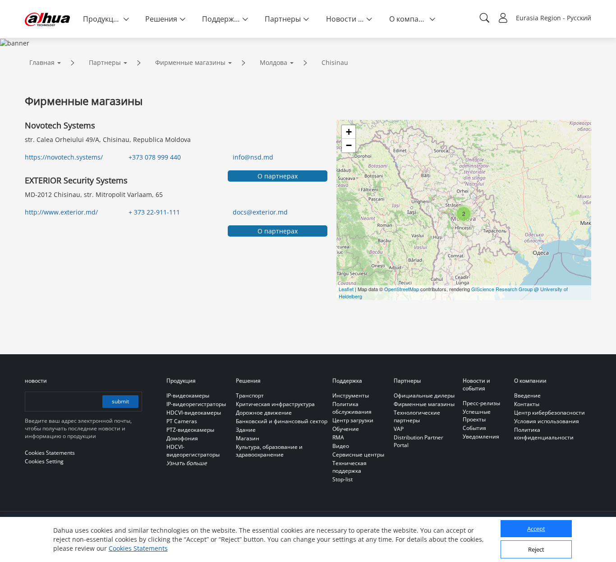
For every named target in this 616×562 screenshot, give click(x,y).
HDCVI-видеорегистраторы (193, 450)
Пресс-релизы (481, 403)
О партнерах (277, 176)
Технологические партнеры (417, 416)
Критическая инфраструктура (275, 404)
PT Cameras (181, 421)
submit (120, 401)
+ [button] (349, 131)
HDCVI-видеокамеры (193, 412)
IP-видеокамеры (187, 395)
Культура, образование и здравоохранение (269, 450)
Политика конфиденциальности (544, 433)
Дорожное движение (264, 412)
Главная (42, 62)
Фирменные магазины (190, 62)
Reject (536, 550)
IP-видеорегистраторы (196, 404)
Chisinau (335, 62)
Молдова (273, 62)
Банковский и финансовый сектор (281, 421)
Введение (527, 395)
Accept (536, 529)
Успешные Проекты (477, 415)
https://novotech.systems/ (64, 157)
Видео (340, 446)
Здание (246, 430)
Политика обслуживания (352, 408)
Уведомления (481, 436)
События (474, 428)
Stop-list (342, 479)
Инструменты (350, 395)
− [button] (349, 145)
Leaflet (346, 288)
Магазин (247, 438)
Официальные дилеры (424, 395)
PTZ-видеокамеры (190, 430)
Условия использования (546, 421)
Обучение (345, 429)
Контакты (526, 404)
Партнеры (105, 62)
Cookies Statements (138, 548)
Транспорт (250, 395)
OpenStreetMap (401, 288)
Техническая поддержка (349, 467)
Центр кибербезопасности (549, 412)
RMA (338, 437)
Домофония (182, 438)
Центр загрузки (352, 420)
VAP (399, 429)
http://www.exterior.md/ (61, 212)
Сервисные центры (358, 454)
